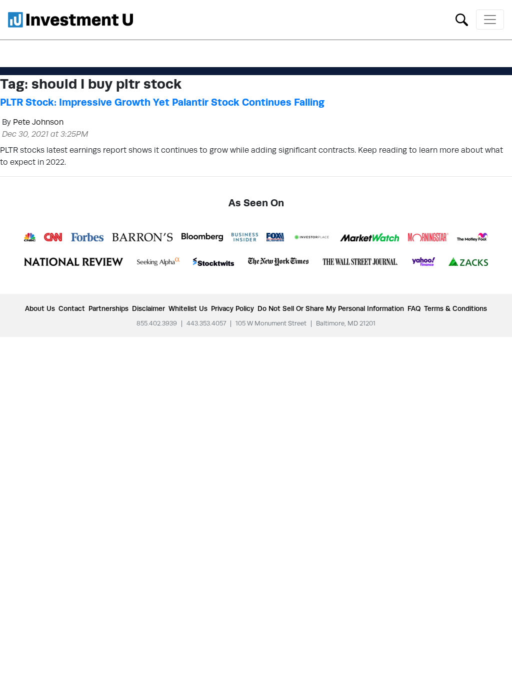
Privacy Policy (232, 308)
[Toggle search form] (462, 19)
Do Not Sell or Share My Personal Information (331, 308)
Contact (71, 308)
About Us (40, 308)
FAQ (414, 308)
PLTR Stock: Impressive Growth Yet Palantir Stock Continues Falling (162, 102)
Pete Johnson (38, 122)
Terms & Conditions (455, 308)
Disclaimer (148, 308)
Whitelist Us (188, 308)
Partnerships (108, 308)
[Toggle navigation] (490, 20)
